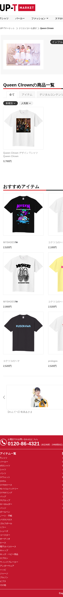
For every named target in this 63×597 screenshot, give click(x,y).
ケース (3, 543)
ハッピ (3, 570)
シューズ (4, 531)
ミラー (3, 527)
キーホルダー (6, 504)
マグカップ (5, 500)
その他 (3, 585)
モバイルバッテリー (9, 489)
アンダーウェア (7, 566)
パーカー (20, 18)
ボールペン (5, 512)
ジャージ (4, 573)
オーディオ (5, 539)
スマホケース (6, 485)
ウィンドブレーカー (9, 562)
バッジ (3, 508)
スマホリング (6, 492)
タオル (3, 481)
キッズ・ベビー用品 (9, 554)
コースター (5, 535)
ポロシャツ (5, 465)
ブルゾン (4, 577)
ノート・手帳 (6, 516)
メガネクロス (6, 519)
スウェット (5, 477)
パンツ (3, 473)
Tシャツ (4, 18)
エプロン (4, 558)
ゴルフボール (6, 523)
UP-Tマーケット (7, 28)
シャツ (3, 469)
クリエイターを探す (28, 28)
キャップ (4, 550)
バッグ (3, 496)
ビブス (3, 581)
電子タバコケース (8, 546)
